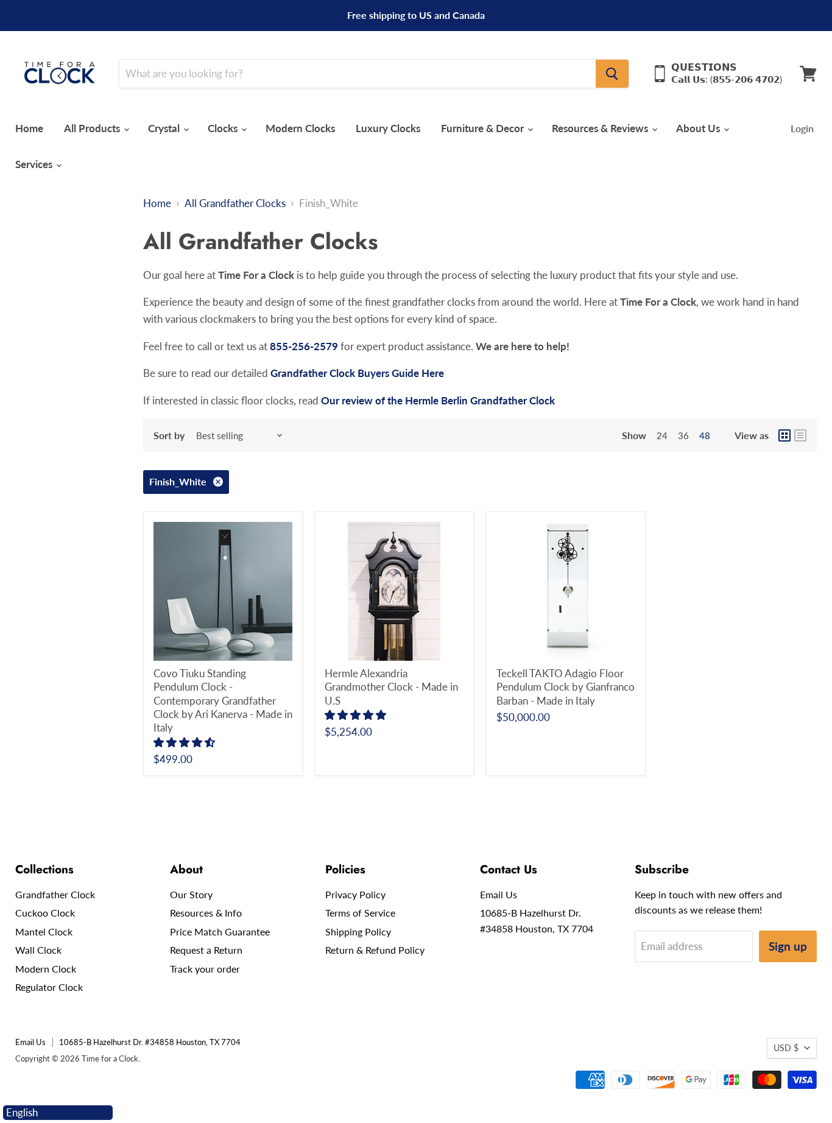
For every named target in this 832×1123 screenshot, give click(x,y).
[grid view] (784, 435)
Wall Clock (38, 950)
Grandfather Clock (55, 894)
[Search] (612, 74)
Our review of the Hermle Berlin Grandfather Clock (439, 400)
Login (802, 128)
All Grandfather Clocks (235, 203)
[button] (185, 742)
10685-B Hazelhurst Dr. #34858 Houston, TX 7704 (150, 1042)
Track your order (205, 968)
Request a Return (206, 950)
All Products (93, 128)
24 (662, 435)
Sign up (788, 946)
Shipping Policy (358, 931)
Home (29, 128)
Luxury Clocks (388, 128)
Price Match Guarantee (220, 931)
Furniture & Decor (483, 128)
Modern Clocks (300, 128)
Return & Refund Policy (375, 950)
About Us (699, 128)
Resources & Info (206, 912)
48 (704, 435)
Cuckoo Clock (45, 912)
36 (683, 435)
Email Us (498, 894)
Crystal (165, 128)
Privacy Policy (355, 894)
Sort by (169, 435)
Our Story (191, 894)
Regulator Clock (49, 987)
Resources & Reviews (601, 128)
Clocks (224, 128)
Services (35, 164)
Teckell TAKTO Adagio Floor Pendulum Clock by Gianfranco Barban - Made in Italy (565, 687)
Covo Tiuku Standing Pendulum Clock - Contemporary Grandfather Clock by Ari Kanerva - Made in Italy (222, 700)
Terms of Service (360, 912)
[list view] (800, 435)
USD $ (786, 1048)
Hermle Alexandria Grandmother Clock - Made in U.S (391, 687)
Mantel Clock (43, 931)
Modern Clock (45, 968)
